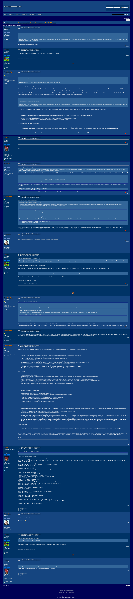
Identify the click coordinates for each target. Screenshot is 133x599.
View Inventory (6, 36)
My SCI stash (20, 147)
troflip (6, 49)
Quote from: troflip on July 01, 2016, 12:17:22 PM (27, 563)
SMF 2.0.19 (60, 594)
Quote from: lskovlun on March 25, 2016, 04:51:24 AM (28, 200)
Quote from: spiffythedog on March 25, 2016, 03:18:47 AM (29, 167)
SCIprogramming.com (12, 6)
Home (5, 14)
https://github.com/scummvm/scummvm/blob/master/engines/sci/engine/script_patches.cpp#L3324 (38, 239)
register (121, 5)
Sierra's (39, 14)
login (118, 5)
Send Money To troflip (8, 65)
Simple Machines (71, 594)
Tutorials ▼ (24, 14)
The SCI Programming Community (67, 590)
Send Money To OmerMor (9, 249)
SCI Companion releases (22, 145)
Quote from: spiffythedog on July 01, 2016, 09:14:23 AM (28, 451)
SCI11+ (19, 148)
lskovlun (7, 28)
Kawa (6, 137)
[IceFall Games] (4, 69)
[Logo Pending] (4, 160)
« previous (126, 18)
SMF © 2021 (65, 594)
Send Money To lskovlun (8, 173)
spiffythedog (8, 72)
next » (129, 18)
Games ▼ (11, 14)
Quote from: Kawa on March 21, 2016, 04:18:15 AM (27, 75)
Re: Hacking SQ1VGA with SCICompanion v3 (30, 27)
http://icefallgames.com (31, 58)
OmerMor (7, 234)
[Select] (22, 174)
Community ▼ (32, 14)
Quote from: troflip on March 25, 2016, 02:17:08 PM (27, 301)
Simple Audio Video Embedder (66, 596)
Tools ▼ (17, 14)
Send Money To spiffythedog (9, 80)
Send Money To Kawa (8, 155)
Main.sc (20, 280)
